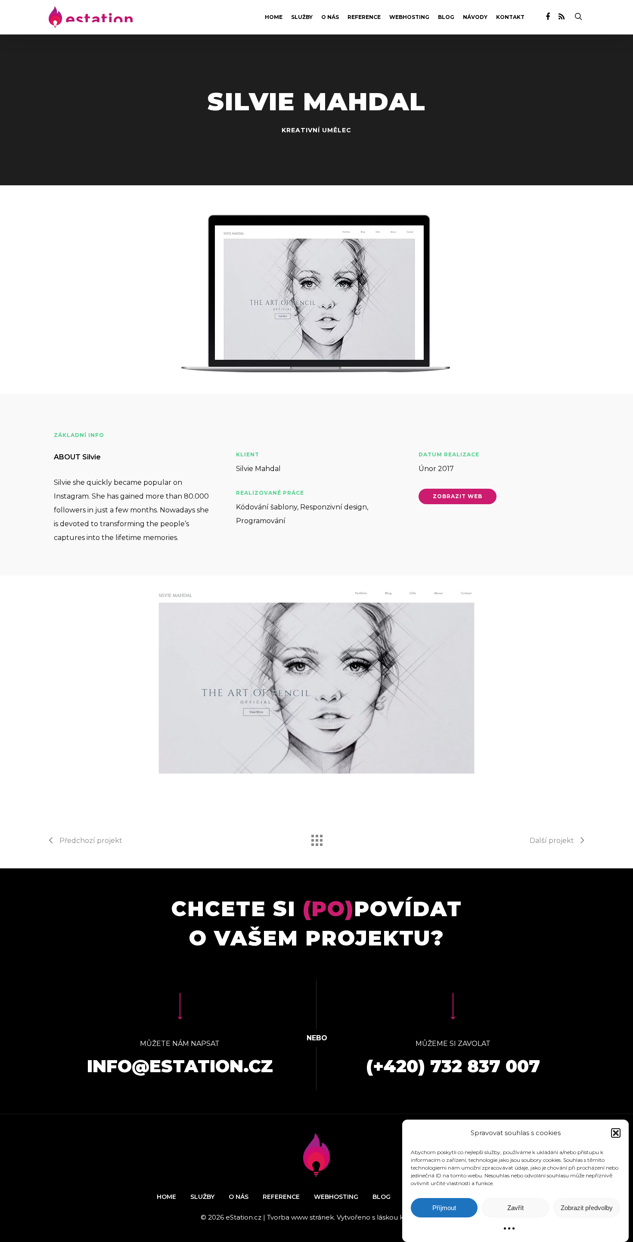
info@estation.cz (180, 1066)
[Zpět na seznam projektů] (316, 838)
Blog (446, 17)
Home (273, 17)
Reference (364, 17)
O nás (330, 17)
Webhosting (409, 17)
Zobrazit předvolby (587, 1207)
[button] (615, 1133)
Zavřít (515, 1207)
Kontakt (510, 17)
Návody (475, 17)
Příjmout (444, 1207)
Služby (302, 17)
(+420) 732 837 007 (453, 1066)
